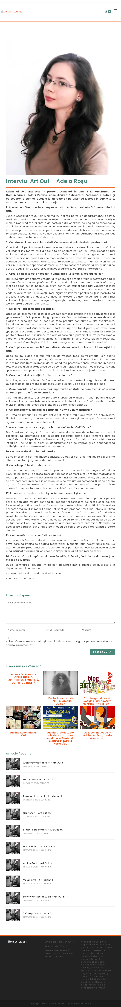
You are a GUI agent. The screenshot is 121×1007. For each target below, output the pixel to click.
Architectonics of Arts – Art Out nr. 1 (45, 762)
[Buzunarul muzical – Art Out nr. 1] (13, 798)
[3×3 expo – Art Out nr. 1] (13, 915)
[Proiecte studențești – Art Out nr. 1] (13, 831)
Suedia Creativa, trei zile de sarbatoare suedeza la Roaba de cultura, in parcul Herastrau (60, 738)
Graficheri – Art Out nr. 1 (37, 813)
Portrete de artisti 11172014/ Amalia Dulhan (60, 701)
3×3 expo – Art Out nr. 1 (37, 913)
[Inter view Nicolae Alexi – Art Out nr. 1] (13, 898)
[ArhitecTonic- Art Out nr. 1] (13, 865)
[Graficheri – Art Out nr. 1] (13, 814)
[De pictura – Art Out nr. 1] (13, 781)
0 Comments (43, 766)
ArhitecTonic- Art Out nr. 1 (39, 863)
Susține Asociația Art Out (23, 734)
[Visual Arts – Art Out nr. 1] (13, 881)
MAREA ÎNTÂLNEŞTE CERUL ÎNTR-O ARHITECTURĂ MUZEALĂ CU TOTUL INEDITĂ (23, 678)
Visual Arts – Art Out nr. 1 (38, 880)
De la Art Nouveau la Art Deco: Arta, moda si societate (97, 735)
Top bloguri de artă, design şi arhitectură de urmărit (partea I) (97, 701)
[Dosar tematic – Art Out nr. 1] (13, 848)
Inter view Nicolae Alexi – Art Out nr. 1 (45, 896)
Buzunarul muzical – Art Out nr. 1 (42, 796)
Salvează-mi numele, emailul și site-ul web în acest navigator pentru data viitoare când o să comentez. (59, 643)
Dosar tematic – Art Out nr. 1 (40, 846)
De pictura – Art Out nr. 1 (38, 779)
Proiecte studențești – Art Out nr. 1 (43, 829)
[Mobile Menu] (114, 12)
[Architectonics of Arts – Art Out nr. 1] (13, 764)
